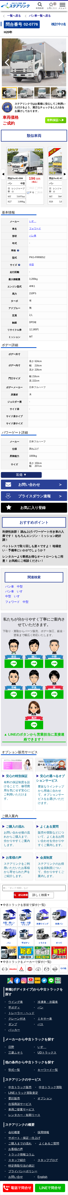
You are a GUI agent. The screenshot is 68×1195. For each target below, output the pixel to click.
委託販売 (14, 1098)
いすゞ (32, 221)
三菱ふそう (15, 1052)
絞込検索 (22, 895)
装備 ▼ (21, 475)
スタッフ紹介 (17, 1160)
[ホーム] (15, 5)
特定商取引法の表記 (21, 1165)
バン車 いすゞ (15, 591)
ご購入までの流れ (20, 1143)
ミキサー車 (45, 1018)
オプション (45, 1098)
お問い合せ (15, 1176)
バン (40, 1007)
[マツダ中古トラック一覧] (46, 968)
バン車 (32, 235)
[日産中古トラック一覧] (55, 968)
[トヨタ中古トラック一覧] (38, 968)
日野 (11, 1047)
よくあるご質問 (49, 1143)
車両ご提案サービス (21, 1109)
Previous (5, 62)
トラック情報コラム (21, 1154)
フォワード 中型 (16, 601)
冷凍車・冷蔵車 (48, 1001)
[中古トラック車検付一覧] (42, 952)
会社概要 (14, 1132)
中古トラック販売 (20, 1087)
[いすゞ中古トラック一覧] (13, 968)
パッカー (14, 1029)
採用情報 (43, 1132)
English (42, 1176)
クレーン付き (17, 1018)
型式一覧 (14, 1069)
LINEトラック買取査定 (23, 1092)
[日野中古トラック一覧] (5, 968)
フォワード (35, 228)
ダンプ (12, 1024)
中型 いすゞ (14, 596)
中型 (31, 264)
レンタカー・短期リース (24, 1115)
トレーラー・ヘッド (21, 1013)
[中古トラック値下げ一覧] (59, 952)
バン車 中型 (14, 586)
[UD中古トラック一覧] (30, 968)
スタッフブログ (48, 1160)
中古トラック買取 (50, 1087)
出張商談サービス (20, 1104)
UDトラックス (47, 1052)
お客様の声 (15, 1149)
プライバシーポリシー (22, 1171)
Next (62, 62)
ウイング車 (15, 1001)
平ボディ (14, 1007)
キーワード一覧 (48, 1069)
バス (40, 1024)
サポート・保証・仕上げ (24, 1137)
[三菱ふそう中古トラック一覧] (21, 968)
